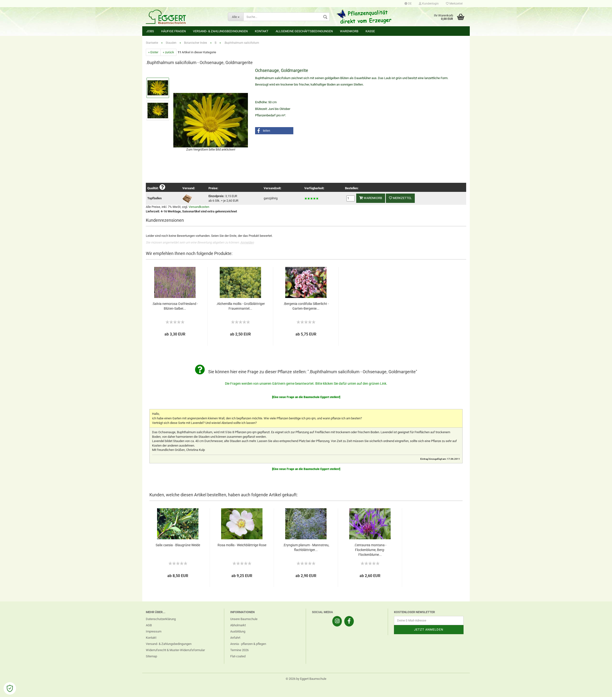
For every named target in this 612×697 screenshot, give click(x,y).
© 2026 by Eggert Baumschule (306, 679)
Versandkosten (199, 207)
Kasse (370, 31)
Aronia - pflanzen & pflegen (248, 644)
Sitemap (151, 656)
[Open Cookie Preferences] (10, 688)
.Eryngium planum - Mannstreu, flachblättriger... (306, 547)
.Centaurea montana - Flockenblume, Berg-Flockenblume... (370, 550)
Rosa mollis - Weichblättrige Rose (242, 545)
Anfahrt (235, 637)
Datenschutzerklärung (161, 619)
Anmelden (247, 242)
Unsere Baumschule (243, 619)
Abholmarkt (238, 625)
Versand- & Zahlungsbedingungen (220, 31)
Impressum (153, 631)
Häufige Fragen (173, 31)
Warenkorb (349, 31)
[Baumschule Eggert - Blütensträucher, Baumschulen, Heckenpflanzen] (183, 16)
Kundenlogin (430, 3)
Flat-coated (238, 656)
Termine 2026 (239, 650)
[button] (274, 130)
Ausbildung (237, 631)
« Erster (153, 52)
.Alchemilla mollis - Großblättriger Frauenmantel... (240, 306)
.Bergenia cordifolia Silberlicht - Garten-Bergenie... (306, 306)
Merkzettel (456, 3)
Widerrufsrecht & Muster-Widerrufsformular (175, 650)
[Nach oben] (599, 690)
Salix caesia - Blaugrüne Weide (178, 545)
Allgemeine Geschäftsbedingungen (304, 31)
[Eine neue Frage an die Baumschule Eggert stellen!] (306, 397)
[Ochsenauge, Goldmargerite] (210, 119)
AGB (149, 625)
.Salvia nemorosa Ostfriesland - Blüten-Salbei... (175, 306)
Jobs (150, 31)
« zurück (168, 52)
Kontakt (261, 31)
